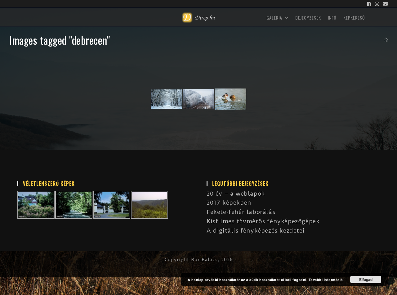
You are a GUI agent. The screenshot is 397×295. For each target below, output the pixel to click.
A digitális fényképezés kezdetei (256, 230)
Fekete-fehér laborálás (241, 212)
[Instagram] (377, 4)
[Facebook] (369, 4)
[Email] (384, 4)
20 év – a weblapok (236, 193)
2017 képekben (229, 202)
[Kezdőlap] (386, 40)
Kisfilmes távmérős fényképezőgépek (263, 221)
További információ (326, 279)
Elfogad (365, 279)
